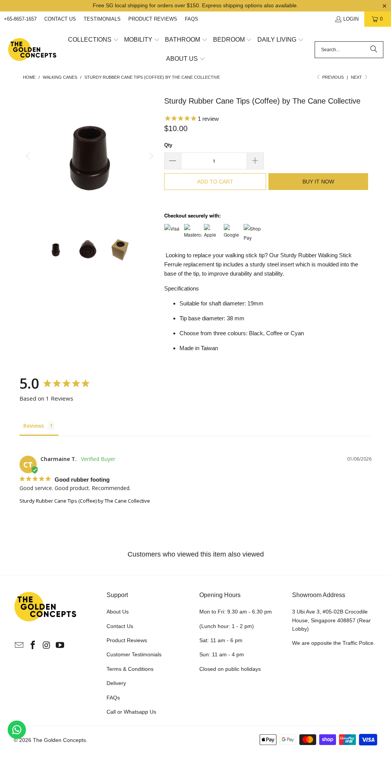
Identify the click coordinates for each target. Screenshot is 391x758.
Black (256, 333)
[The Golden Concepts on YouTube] (60, 646)
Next (357, 77)
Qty (168, 145)
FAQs (191, 19)
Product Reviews (152, 19)
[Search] (373, 49)
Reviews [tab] (33, 425)
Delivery (116, 683)
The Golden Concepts (59, 740)
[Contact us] (17, 730)
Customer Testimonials (134, 654)
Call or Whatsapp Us (131, 712)
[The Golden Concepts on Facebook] (33, 646)
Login (351, 19)
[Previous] (29, 156)
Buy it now (318, 182)
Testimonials (102, 19)
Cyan (297, 333)
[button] (93, 40)
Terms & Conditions (130, 669)
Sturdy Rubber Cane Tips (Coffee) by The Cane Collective (84, 500)
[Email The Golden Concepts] (19, 646)
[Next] (151, 156)
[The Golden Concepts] (32, 50)
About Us (118, 612)
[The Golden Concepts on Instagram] (46, 646)
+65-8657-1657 (20, 19)
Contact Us (60, 19)
